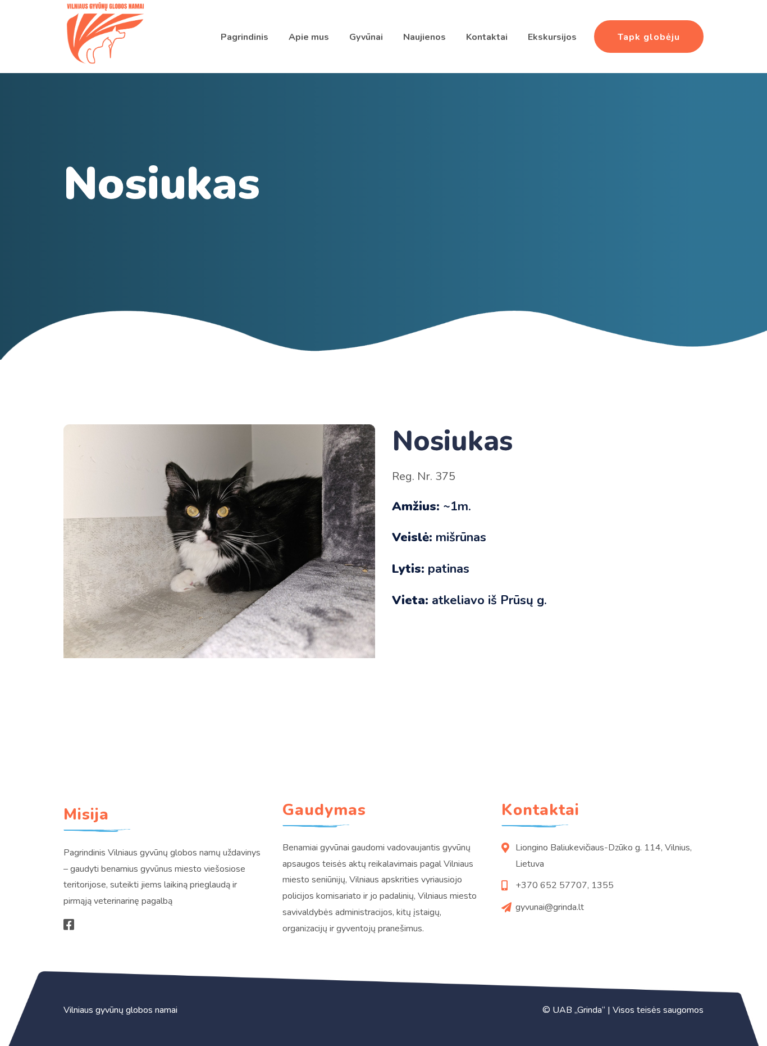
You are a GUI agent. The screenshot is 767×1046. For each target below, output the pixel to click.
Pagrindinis (244, 37)
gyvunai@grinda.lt (549, 907)
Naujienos (424, 37)
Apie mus (309, 37)
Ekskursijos (552, 37)
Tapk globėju (649, 37)
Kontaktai (487, 37)
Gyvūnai (366, 37)
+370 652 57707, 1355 (564, 885)
